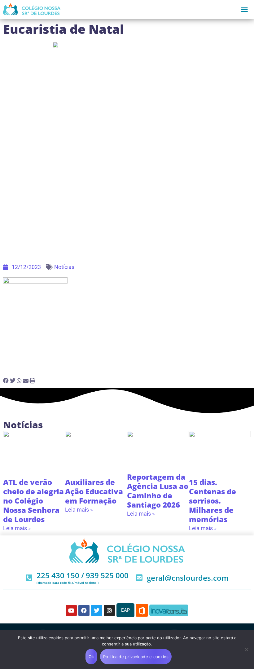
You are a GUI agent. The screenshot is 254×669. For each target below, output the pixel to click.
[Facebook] (84, 610)
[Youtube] (71, 610)
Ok (91, 656)
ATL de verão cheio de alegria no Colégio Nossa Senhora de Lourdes (33, 500)
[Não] (246, 649)
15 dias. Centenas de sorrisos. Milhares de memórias (212, 500)
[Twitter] (96, 610)
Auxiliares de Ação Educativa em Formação (94, 491)
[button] (244, 9)
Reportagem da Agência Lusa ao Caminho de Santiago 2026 (157, 491)
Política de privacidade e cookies (136, 656)
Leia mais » (17, 528)
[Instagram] (109, 610)
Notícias (64, 267)
